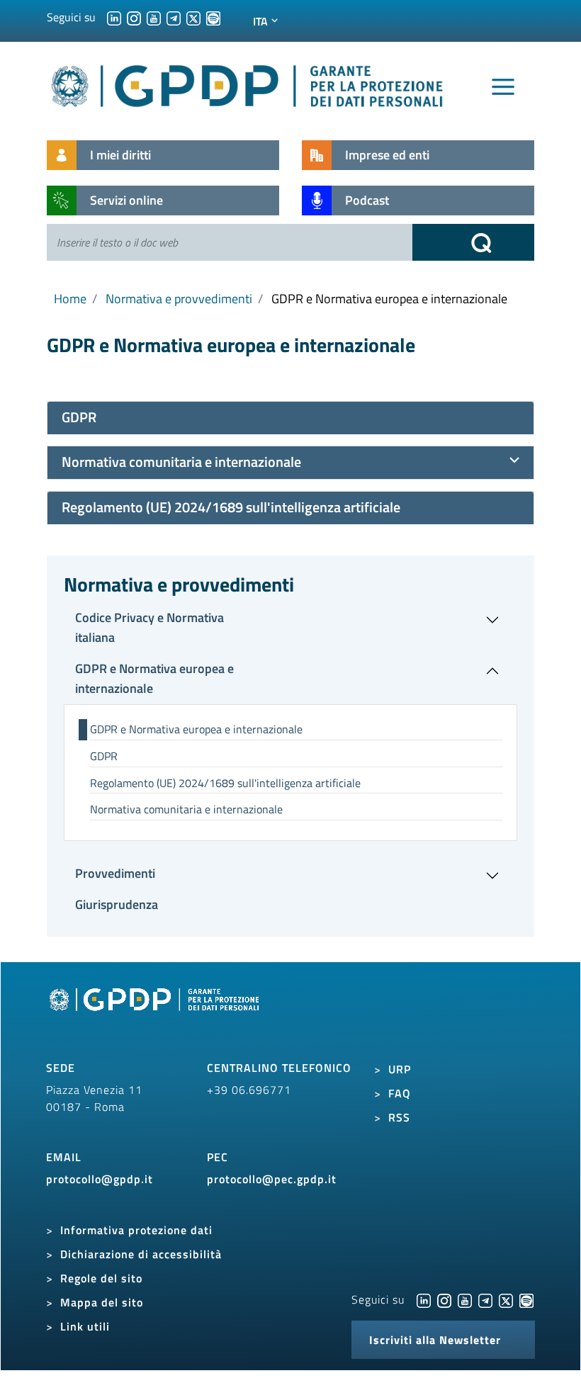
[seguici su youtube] (154, 17)
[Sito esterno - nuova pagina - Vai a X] (506, 1299)
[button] (290, 627)
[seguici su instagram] (134, 17)
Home (70, 298)
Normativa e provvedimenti (179, 298)
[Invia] (473, 242)
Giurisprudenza (116, 904)
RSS (399, 1117)
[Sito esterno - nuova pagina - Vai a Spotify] (526, 1299)
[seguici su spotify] (213, 17)
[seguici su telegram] (174, 17)
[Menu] (503, 87)
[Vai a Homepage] (156, 1015)
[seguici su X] (193, 17)
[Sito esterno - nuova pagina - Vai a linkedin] (424, 1299)
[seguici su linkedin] (114, 17)
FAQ (399, 1093)
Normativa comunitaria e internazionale (186, 809)
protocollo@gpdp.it (99, 1178)
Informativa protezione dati (136, 1229)
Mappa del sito (101, 1302)
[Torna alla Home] (248, 83)
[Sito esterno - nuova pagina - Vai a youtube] (465, 1299)
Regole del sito (101, 1278)
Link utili (85, 1326)
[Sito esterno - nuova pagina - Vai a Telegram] (485, 1299)
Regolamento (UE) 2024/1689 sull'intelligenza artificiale (225, 782)
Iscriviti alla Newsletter (435, 1339)
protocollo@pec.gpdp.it (272, 1178)
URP (399, 1069)
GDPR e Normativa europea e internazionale (196, 729)
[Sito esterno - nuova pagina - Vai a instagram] (444, 1299)
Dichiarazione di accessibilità (141, 1254)
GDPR (104, 755)
